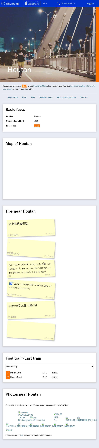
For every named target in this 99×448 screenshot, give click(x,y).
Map (24, 97)
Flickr (21, 435)
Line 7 (24, 86)
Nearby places (45, 97)
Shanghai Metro (40, 86)
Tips (33, 97)
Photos (84, 97)
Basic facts (12, 97)
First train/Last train (66, 97)
